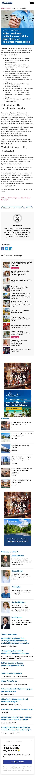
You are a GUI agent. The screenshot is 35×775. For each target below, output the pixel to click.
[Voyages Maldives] (17, 403)
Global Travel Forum (9, 681)
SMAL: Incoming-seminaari (11, 673)
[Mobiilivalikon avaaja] (32, 3)
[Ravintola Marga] (17, 376)
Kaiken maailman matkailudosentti (12, 208)
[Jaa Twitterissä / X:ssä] (6, 248)
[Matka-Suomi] (17, 532)
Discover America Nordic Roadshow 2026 (17, 709)
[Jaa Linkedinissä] (10, 248)
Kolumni (28, 208)
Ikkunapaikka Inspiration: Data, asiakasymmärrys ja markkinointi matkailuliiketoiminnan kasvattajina (15, 640)
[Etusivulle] (11, 2)
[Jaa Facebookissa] (2, 248)
